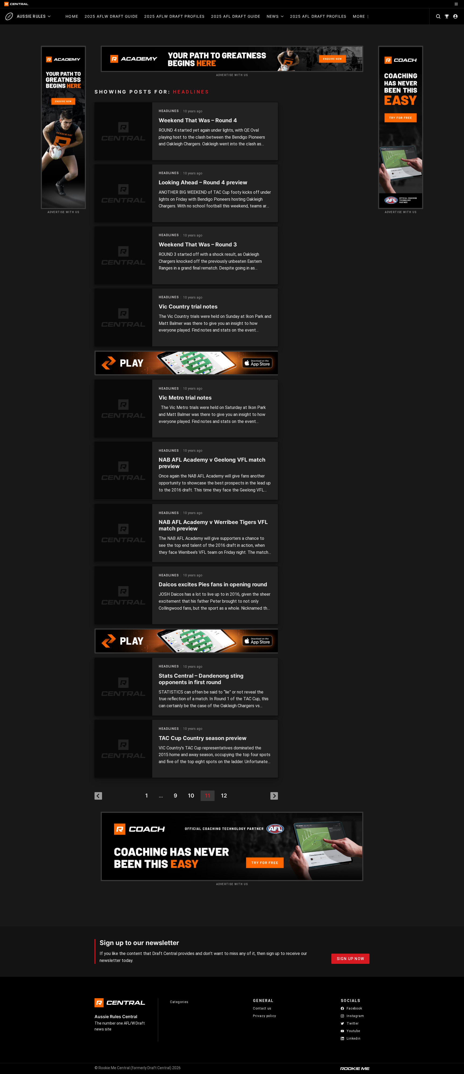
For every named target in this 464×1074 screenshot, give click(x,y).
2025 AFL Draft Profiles (318, 16)
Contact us (262, 1008)
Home (72, 16)
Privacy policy (264, 1016)
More (359, 16)
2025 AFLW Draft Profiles (174, 16)
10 (191, 795)
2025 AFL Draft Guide (235, 16)
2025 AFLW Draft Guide (111, 16)
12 (224, 795)
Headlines (169, 111)
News (273, 16)
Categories (179, 1002)
